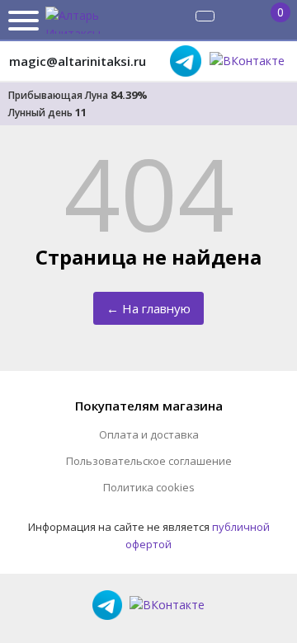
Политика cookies (149, 487)
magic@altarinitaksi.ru (77, 61)
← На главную (148, 308)
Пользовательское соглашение (149, 460)
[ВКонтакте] (247, 60)
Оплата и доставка (149, 434)
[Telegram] (185, 61)
